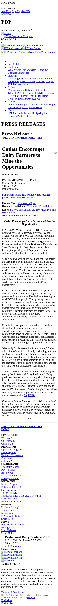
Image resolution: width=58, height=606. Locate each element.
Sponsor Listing (28, 95)
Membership (47, 104)
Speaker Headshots (29, 215)
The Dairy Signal (45, 81)
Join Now (6, 11)
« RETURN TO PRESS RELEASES (21, 137)
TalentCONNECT (17, 93)
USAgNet (31, 597)
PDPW (13, 209)
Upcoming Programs (18, 78)
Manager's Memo (10, 478)
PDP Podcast (14, 84)
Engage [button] (11, 101)
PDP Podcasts (8, 469)
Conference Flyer (27, 203)
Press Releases (8, 530)
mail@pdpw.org (13, 546)
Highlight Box (9, 212)
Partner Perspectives (29, 98)
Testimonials (33, 104)
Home (11, 61)
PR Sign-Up (37, 113)
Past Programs (36, 78)
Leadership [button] (13, 67)
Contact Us (6, 43)
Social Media (35, 107)
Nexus (25, 84)
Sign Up (16, 11)
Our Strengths (29, 69)
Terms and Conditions (12, 592)
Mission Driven (26, 209)
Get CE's (25, 11)
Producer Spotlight (17, 104)
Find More (6, 600)
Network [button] (12, 87)
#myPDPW (29, 395)
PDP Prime (42, 95)
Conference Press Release (40, 206)
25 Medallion (43, 209)
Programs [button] (12, 75)
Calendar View (27, 81)
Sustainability (14, 64)
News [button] (11, 110)
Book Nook (7, 472)
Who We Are (14, 69)
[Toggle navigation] (2, 56)
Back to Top (7, 603)
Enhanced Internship (35, 90)
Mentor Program (16, 90)
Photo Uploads (24, 116)
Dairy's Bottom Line (11, 475)
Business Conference (12, 455)
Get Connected (9, 490)
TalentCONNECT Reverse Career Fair (21, 495)
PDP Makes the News (19, 113)
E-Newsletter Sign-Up (12, 516)
